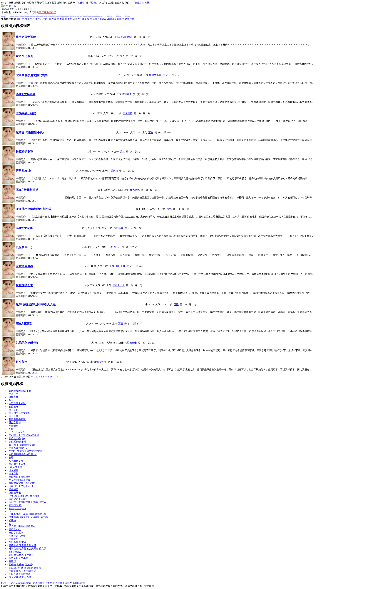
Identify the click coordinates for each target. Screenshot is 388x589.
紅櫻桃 (12, 520)
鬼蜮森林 (13, 397)
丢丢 (122, 56)
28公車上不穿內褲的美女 (22, 526)
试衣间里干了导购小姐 (21, 486)
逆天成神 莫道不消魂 (20, 577)
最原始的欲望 (24, 151)
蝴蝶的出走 (155, 75)
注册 (80, 2)
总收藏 (109, 18)
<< (32, 376)
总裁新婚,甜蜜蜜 (17, 542)
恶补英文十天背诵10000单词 (24, 435)
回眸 (11, 429)
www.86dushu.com (20, 583)
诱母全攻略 (15, 529)
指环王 (117, 247)
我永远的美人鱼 (17, 464)
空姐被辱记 (15, 492)
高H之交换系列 (25, 94)
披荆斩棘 (118, 228)
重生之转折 (15, 422)
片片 (122, 151)
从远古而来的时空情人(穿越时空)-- (27, 502)
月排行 (36, 18)
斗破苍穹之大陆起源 (19, 574)
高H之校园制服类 (27, 189)
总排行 (43, 18)
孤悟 (176, 304)
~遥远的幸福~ (16, 467)
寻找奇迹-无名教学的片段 (22, 545)
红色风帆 (127, 113)
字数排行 (119, 18)
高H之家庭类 (24, 323)
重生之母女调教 (26, 37)
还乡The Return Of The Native (24, 496)
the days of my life (17, 508)
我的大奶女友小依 (18, 558)
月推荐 (68, 18)
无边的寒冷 (126, 37)
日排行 (20, 18)
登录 (93, 2)
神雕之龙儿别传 (17, 536)
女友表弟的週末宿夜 (19, 480)
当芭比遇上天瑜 (17, 499)
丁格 (150, 132)
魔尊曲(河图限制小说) (30, 132)
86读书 (4, 583)
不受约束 (113, 170)
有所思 (12, 561)
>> (56, 376)
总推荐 (76, 18)
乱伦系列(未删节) (27, 342)
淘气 (169, 209)
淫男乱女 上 (23, 170)
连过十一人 (118, 285)
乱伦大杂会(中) (17, 438)
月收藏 (101, 18)
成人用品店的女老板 (19, 413)
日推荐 (52, 18)
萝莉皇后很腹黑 (17, 419)
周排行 (28, 18)
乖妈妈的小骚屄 (26, 113)
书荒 (74, 583)
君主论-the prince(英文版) (22, 445)
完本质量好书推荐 (42, 583)
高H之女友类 (24, 228)
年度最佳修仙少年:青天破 (22, 571)
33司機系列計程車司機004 (23, 454)
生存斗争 (13, 394)
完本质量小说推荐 (62, 583)
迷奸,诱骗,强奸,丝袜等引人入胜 (36, 304)
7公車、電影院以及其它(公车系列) (27, 451)
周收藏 (93, 18)
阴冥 (11, 400)
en (10, 511)
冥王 (120, 323)
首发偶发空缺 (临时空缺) (22, 483)
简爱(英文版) (15, 505)
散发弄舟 (101, 361)
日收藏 (85, 18)
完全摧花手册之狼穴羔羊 (32, 75)
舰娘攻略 (13, 406)
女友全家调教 (24, 266)
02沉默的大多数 (17, 403)
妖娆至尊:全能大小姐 (20, 390)
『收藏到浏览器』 (142, 2)
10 (51, 376)
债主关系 (13, 410)
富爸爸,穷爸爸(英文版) (21, 564)
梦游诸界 (13, 425)
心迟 (11, 457)
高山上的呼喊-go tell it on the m (25, 567)
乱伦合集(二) (24, 247)
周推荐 (60, 18)
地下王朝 (13, 416)
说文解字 (13, 470)
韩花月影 (13, 473)
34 (10, 523)
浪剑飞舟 (120, 266)
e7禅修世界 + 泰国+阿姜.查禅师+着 (27, 514)
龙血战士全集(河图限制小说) (34, 208)
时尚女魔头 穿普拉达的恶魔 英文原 (27, 548)
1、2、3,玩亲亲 (17, 432)
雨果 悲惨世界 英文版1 (21, 555)
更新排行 (129, 18)
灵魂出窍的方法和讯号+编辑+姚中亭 (28, 517)
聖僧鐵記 (13, 489)
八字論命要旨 (16, 460)
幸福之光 (13, 539)
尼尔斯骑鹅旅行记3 (19, 448)
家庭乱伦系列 (24, 56)
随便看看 (127, 94)
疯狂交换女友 (24, 285)
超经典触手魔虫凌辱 (19, 476)
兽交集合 (21, 361)
